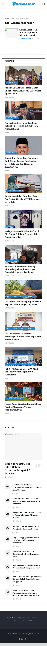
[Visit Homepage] (23, 4)
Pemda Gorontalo (15, 191)
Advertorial (12, 118)
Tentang (17, 617)
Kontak (26, 617)
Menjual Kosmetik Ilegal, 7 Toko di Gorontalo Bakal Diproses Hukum (26, 515)
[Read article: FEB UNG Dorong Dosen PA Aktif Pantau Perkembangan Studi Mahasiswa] (23, 356)
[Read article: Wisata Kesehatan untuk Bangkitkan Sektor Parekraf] (11, 33)
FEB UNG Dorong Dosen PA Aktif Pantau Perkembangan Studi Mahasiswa (21, 372)
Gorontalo (12, 83)
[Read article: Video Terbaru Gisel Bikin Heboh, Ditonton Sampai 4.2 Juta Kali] (23, 446)
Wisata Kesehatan (22, 18)
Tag (12, 18)
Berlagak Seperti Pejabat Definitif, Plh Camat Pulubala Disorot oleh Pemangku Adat (22, 234)
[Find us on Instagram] (22, 639)
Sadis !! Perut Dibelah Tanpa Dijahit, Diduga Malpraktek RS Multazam (26, 501)
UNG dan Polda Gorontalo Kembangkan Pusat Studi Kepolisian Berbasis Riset (23, 336)
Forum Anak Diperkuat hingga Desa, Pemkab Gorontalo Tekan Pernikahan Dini (23, 407)
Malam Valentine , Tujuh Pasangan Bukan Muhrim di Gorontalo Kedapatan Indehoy (26, 593)
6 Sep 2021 (37, 39)
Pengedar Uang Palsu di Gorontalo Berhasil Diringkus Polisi (25, 554)
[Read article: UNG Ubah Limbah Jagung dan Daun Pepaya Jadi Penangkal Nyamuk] (23, 289)
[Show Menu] (3, 4)
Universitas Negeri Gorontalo (20, 296)
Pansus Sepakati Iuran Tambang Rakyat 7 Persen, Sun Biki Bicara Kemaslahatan (21, 126)
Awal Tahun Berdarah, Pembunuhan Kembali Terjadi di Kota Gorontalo (26, 487)
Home (7, 18)
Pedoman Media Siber (23, 620)
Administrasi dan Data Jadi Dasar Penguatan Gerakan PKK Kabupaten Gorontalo (23, 199)
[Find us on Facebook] (19, 639)
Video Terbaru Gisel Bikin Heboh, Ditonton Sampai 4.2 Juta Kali (17, 468)
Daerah (10, 226)
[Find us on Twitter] (26, 639)
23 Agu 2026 (10, 308)
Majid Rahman (26, 39)
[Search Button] (43, 4)
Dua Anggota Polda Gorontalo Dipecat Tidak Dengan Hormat (26, 566)
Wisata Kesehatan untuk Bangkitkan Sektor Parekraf (28, 32)
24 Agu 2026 (10, 97)
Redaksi (35, 617)
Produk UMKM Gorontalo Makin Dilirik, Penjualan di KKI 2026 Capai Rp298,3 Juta (23, 90)
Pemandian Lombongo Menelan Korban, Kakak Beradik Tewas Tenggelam (26, 579)
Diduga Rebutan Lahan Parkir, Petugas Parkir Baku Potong (25, 527)
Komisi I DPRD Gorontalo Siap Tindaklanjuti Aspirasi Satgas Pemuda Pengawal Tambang (20, 269)
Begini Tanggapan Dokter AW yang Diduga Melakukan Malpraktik (25, 540)
